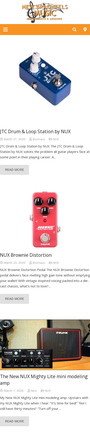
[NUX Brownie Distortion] (45, 219)
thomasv (39, 139)
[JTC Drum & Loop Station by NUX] (45, 80)
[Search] (74, 29)
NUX (56, 139)
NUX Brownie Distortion (26, 255)
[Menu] (5, 29)
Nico (34, 391)
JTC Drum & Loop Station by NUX (35, 131)
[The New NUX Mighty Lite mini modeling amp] (45, 345)
